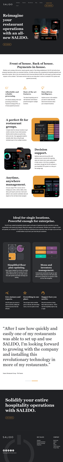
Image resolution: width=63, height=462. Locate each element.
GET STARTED (49, 6)
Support (54, 416)
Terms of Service (56, 420)
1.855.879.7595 (49, 3)
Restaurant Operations (41, 416)
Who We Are (30, 2)
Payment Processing (41, 417)
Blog (36, 2)
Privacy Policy (56, 422)
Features (24, 2)
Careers (41, 2)
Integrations (39, 419)
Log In (17, 5)
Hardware (18, 2)
